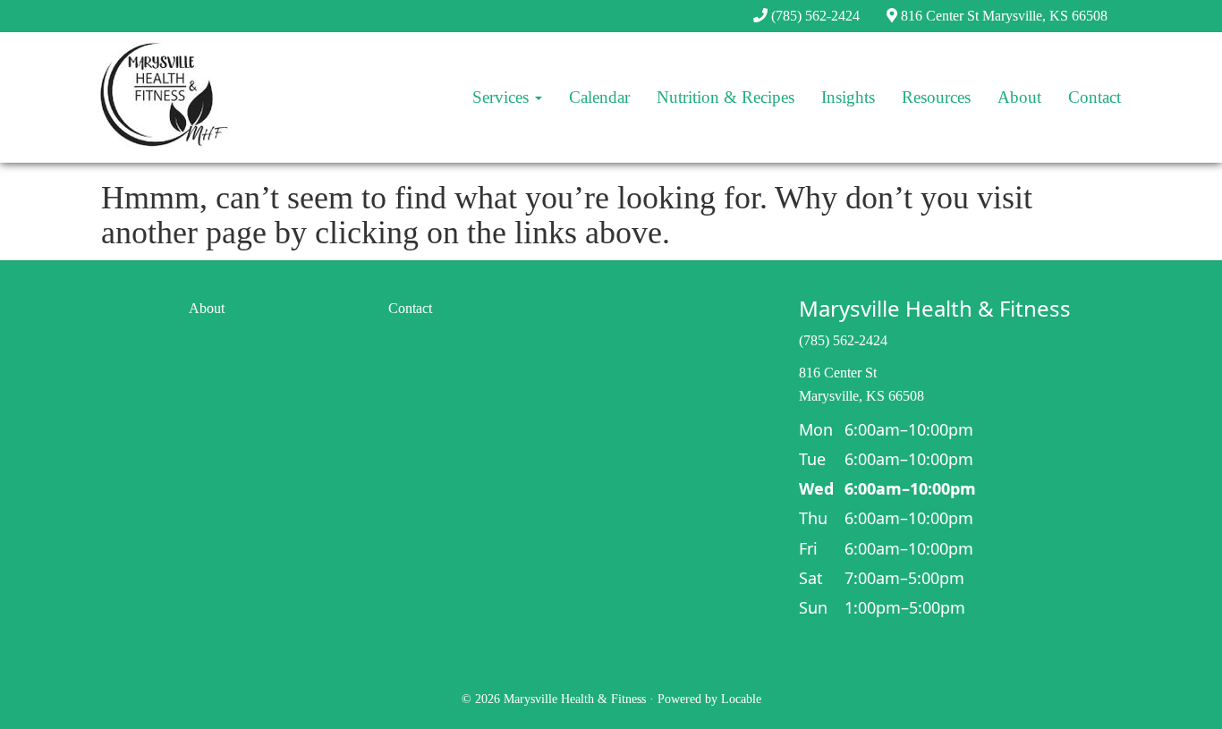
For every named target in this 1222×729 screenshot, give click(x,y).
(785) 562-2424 (815, 15)
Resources (936, 97)
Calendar (599, 97)
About (1019, 97)
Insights (848, 97)
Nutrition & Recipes (725, 97)
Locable (741, 699)
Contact (1094, 97)
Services (502, 97)
